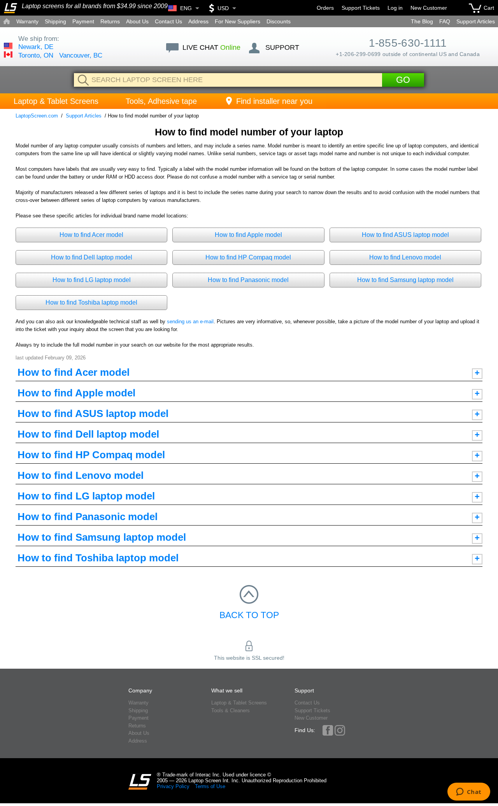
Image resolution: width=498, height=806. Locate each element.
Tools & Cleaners (230, 710)
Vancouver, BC (80, 55)
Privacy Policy (173, 786)
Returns (110, 21)
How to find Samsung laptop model (405, 280)
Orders (325, 8)
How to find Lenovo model (405, 257)
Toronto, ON (35, 55)
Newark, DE (35, 47)
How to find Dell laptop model (91, 257)
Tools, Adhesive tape (161, 101)
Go (403, 80)
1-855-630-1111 (408, 43)
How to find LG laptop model (92, 280)
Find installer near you (274, 101)
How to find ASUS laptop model (405, 234)
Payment (83, 21)
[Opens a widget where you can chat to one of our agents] (468, 792)
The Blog (422, 21)
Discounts (279, 21)
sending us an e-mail (190, 321)
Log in (395, 8)
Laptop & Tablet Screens (56, 101)
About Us (137, 21)
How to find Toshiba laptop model (91, 302)
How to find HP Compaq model (248, 257)
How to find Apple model (248, 234)
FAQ (444, 21)
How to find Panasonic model (248, 280)
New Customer (428, 8)
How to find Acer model (91, 234)
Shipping (55, 21)
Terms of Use (210, 786)
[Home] (10, 8)
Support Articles (475, 21)
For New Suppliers (237, 21)
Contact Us (168, 21)
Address (198, 21)
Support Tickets (361, 8)
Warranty (27, 21)
